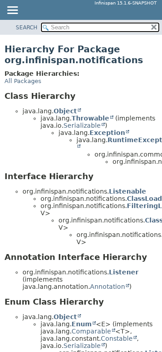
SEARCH (26, 27)
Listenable (127, 191)
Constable (117, 338)
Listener (124, 272)
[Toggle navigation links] (12, 11)
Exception (107, 132)
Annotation (107, 286)
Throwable (90, 118)
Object (65, 111)
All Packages (22, 81)
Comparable (91, 331)
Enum (82, 324)
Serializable (82, 125)
